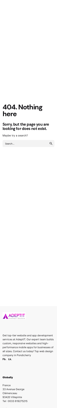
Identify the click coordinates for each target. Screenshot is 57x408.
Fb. (4, 359)
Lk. (10, 359)
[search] (51, 143)
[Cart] (50, 24)
